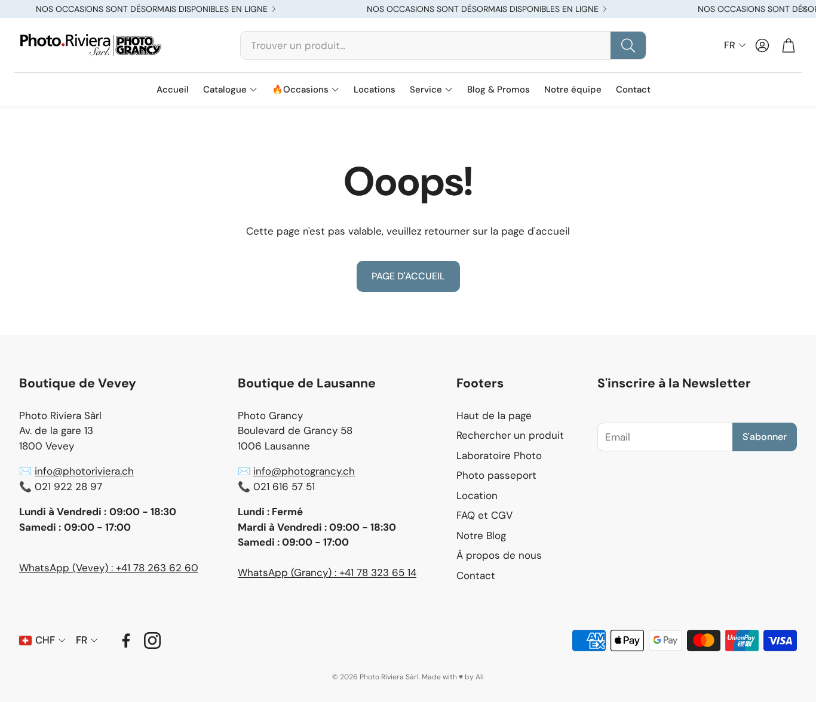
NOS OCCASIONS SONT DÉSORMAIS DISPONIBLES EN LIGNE (152, 9)
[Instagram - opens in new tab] (152, 640)
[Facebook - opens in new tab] (126, 640)
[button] (443, 45)
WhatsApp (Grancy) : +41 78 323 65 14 (327, 572)
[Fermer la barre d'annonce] (804, 9)
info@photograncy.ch (304, 471)
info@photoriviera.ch (84, 471)
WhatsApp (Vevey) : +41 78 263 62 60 (108, 567)
